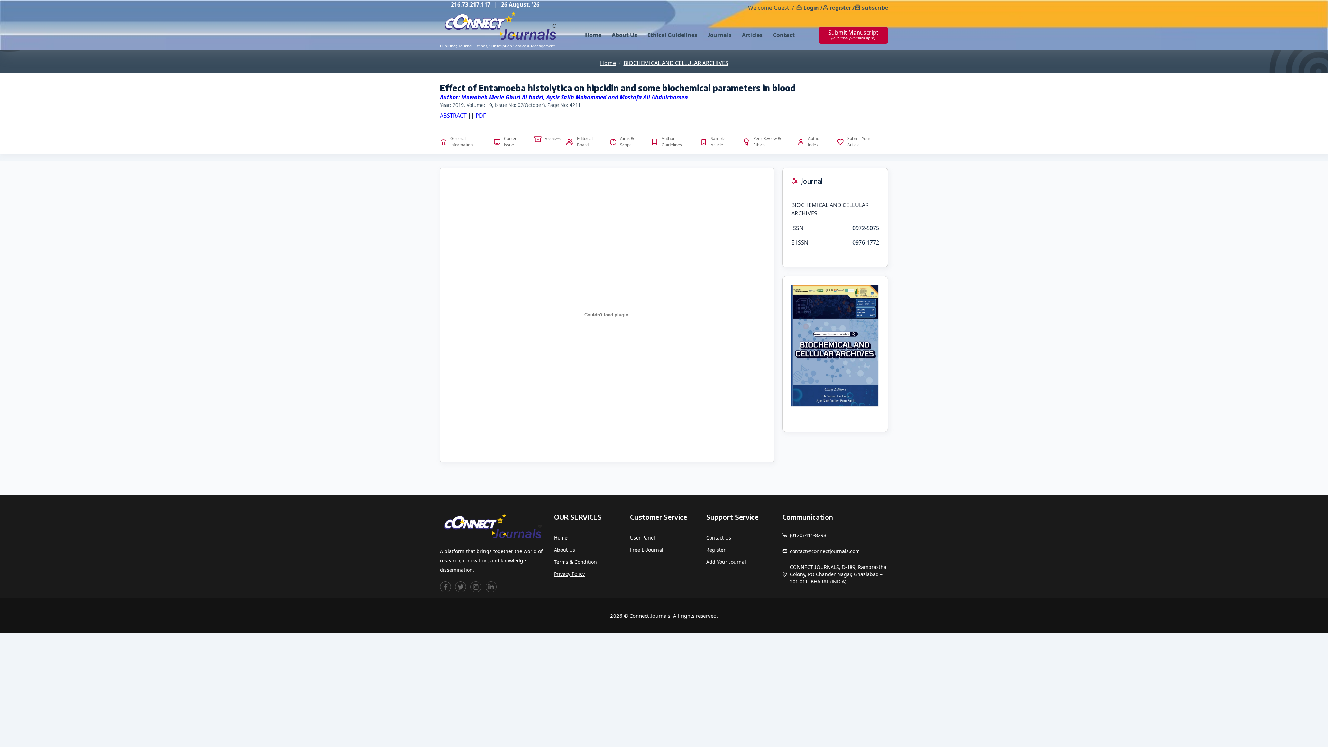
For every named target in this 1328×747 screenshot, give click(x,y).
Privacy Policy (569, 574)
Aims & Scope (627, 142)
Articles (752, 35)
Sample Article (718, 142)
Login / (813, 7)
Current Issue (511, 142)
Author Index (814, 142)
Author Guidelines (672, 142)
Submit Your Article (858, 142)
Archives (553, 139)
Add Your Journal (726, 562)
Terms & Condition (575, 562)
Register (716, 549)
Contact (784, 35)
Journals (719, 35)
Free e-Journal (646, 549)
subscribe (875, 7)
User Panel (642, 537)
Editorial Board (585, 142)
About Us (624, 35)
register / (842, 7)
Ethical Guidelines (672, 35)
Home (593, 35)
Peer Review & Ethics (767, 142)
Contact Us (718, 537)
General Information (461, 142)
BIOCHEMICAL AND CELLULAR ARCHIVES (676, 63)
